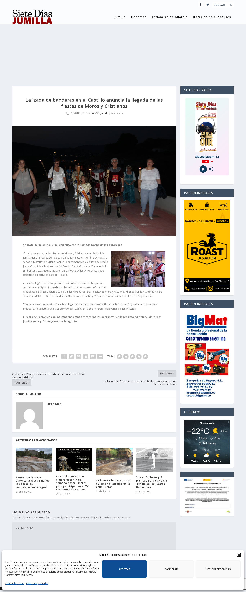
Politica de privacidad (37, 583)
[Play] (203, 169)
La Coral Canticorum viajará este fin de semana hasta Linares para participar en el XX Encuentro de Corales (72, 483)
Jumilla (120, 17)
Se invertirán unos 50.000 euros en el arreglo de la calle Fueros (113, 484)
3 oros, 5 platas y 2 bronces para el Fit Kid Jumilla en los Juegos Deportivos (151, 482)
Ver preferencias (218, 569)
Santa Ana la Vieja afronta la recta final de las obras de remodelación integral (33, 482)
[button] (239, 555)
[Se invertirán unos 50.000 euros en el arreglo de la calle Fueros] (114, 461)
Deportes (139, 17)
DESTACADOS (90, 113)
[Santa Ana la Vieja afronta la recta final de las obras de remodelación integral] (34, 460)
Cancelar (171, 569)
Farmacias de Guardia (170, 17)
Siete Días (53, 404)
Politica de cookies (14, 583)
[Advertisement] (123, 52)
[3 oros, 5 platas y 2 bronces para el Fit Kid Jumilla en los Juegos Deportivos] (154, 460)
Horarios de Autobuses (212, 17)
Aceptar (124, 569)
